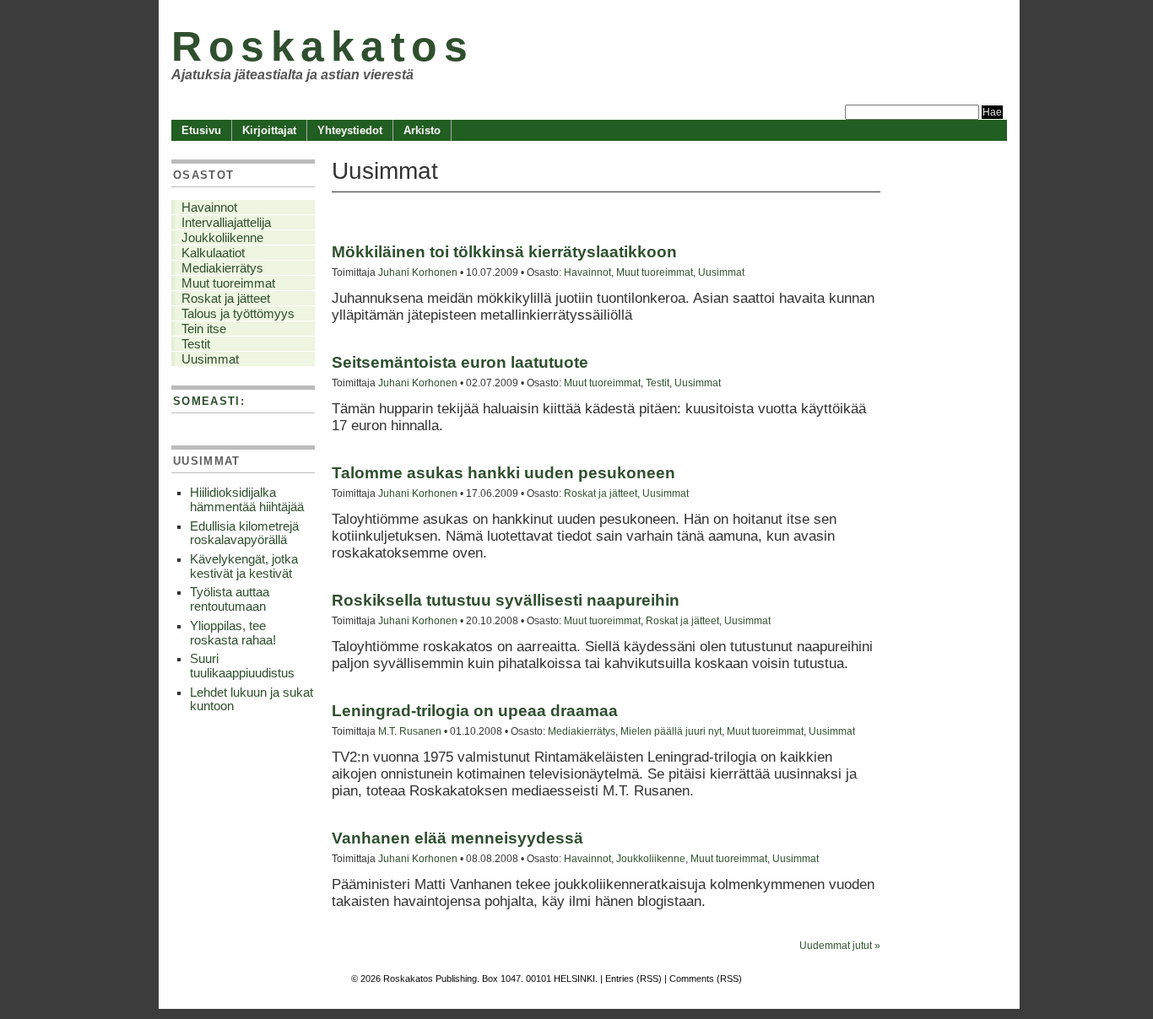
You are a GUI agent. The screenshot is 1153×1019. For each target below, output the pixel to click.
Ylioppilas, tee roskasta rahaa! (233, 633)
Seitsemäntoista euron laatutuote (460, 362)
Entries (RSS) (633, 978)
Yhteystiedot (349, 130)
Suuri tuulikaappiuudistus (242, 666)
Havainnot (587, 272)
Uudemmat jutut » (839, 946)
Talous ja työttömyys (238, 314)
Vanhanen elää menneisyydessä (457, 838)
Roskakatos (322, 46)
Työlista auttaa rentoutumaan (229, 599)
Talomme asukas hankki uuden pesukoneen (503, 473)
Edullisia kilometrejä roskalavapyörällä (244, 533)
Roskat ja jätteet (600, 493)
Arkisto (422, 130)
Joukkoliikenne (650, 858)
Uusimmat (721, 272)
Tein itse (203, 329)
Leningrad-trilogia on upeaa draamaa (475, 711)
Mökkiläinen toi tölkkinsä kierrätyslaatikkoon (504, 252)
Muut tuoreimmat (654, 272)
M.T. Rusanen (409, 730)
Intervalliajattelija (226, 222)
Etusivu (201, 130)
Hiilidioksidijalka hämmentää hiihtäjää (247, 500)
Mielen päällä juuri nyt (671, 730)
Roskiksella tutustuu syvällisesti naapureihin (505, 600)
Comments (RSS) (705, 978)
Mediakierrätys (581, 730)
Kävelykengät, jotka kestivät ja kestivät (244, 566)
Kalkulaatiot (213, 253)
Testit (657, 382)
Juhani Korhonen (417, 272)
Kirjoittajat (269, 130)
